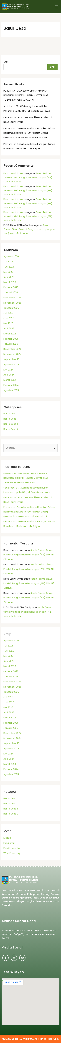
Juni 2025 (8, 318)
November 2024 (12, 354)
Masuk (7, 837)
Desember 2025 (12, 297)
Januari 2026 (10, 292)
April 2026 (8, 277)
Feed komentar (12, 848)
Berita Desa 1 (10, 424)
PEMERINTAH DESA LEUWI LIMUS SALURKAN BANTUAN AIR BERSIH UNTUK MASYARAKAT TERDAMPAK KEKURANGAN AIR (25, 95)
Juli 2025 (8, 313)
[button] (55, 6)
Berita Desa (9, 413)
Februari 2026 (10, 287)
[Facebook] (5, 958)
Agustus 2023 (11, 390)
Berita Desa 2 (10, 429)
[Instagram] (14, 958)
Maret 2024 (9, 379)
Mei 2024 (8, 369)
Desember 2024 (12, 349)
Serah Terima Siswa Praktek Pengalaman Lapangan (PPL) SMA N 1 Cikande (27, 177)
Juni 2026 (8, 266)
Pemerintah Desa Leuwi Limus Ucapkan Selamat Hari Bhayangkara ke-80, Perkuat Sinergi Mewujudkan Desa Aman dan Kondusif (30, 133)
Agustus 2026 (11, 256)
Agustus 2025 (11, 308)
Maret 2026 (9, 282)
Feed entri (9, 843)
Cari (5, 61)
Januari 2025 (10, 343)
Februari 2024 (11, 385)
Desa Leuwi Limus (13, 173)
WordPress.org (11, 853)
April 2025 (8, 328)
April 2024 (8, 374)
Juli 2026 (8, 261)
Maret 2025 (9, 333)
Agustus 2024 (11, 364)
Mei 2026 (8, 271)
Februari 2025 (11, 338)
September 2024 (12, 359)
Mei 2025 (8, 323)
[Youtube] (22, 958)
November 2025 (12, 302)
